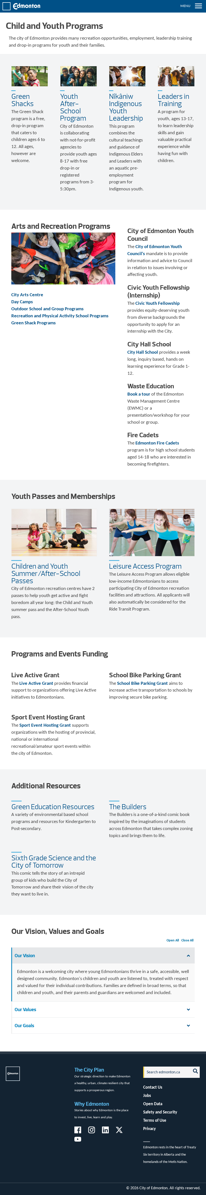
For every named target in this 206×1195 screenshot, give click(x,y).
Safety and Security (160, 1112)
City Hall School (142, 352)
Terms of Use (154, 1120)
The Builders (127, 806)
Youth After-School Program (73, 107)
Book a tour (138, 394)
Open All (173, 940)
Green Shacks (22, 100)
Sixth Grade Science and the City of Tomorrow (53, 861)
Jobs (147, 1096)
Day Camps (22, 302)
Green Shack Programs (33, 323)
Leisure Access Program (145, 566)
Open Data (152, 1104)
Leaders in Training (173, 100)
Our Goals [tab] (24, 1025)
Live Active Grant (36, 683)
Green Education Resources (52, 806)
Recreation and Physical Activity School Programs (60, 316)
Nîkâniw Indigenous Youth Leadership (126, 107)
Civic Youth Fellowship (157, 303)
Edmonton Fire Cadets (157, 443)
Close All (187, 940)
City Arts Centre (27, 295)
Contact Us (152, 1087)
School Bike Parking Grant (142, 683)
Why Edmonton (91, 1104)
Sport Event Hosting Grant (45, 725)
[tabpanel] (103, 982)
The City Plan (89, 1070)
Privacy (149, 1129)
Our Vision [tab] (25, 955)
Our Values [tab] (25, 1009)
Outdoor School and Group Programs (47, 309)
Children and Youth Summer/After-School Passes (45, 573)
